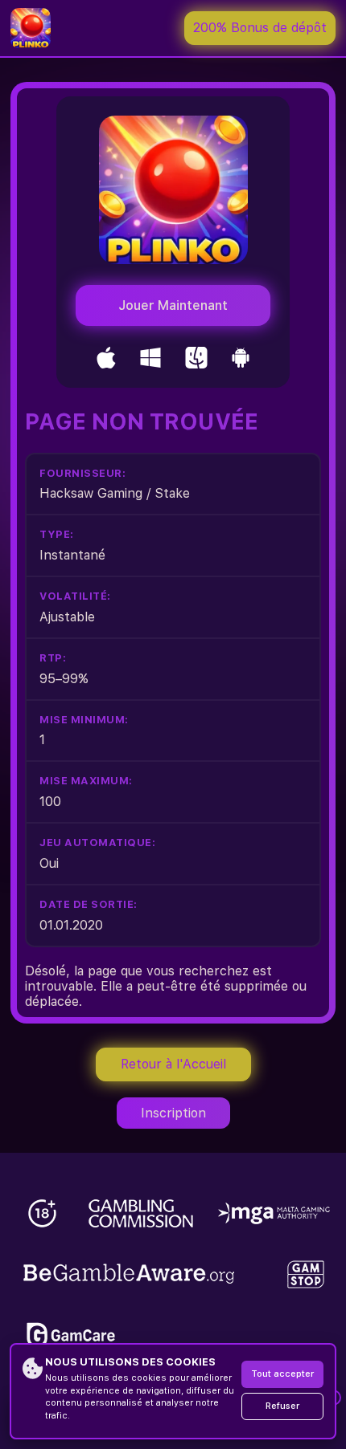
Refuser (282, 1406)
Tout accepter (282, 1374)
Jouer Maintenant (173, 305)
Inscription (173, 1113)
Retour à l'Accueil (173, 1064)
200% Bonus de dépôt (260, 27)
